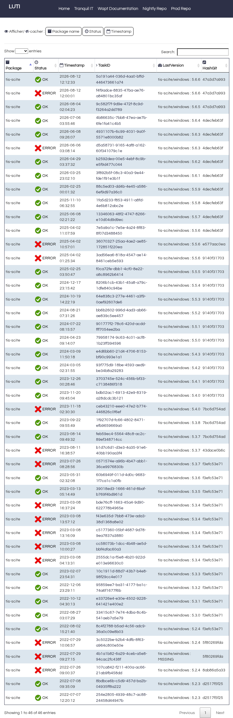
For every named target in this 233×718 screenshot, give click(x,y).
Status (41, 68)
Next (220, 713)
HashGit (210, 68)
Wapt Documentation (118, 9)
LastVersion (173, 65)
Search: (168, 52)
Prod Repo (181, 9)
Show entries (22, 51)
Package (14, 68)
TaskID (103, 65)
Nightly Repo (155, 9)
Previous (187, 713)
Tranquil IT (83, 9)
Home (64, 9)
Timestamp (73, 65)
